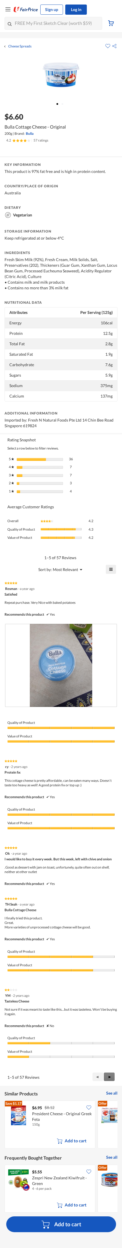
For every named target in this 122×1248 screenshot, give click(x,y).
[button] (114, 46)
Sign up (51, 9)
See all (111, 1093)
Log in (76, 9)
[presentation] (61, 665)
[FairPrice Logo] (26, 9)
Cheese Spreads (19, 46)
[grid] (61, 1125)
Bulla (29, 133)
